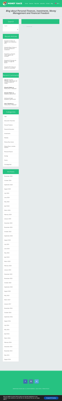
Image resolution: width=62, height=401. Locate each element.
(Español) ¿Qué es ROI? (10, 94)
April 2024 (6, 206)
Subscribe (42, 3)
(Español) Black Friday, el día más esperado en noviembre (10, 48)
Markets (6, 137)
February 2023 (8, 265)
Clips (5, 116)
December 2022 (8, 274)
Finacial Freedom (8, 125)
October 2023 (7, 231)
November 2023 (8, 227)
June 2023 (7, 248)
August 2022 (7, 291)
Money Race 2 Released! (10, 88)
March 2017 (7, 299)
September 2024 (8, 184)
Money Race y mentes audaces (9, 147)
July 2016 (6, 325)
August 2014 (7, 359)
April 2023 (6, 257)
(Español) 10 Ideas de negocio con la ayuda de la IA (10, 42)
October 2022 (7, 282)
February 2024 (8, 214)
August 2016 (7, 321)
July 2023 (6, 244)
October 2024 (7, 180)
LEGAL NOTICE (39, 388)
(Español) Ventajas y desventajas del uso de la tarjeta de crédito (10, 81)
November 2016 (8, 308)
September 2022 (8, 287)
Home (26, 3)
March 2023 (7, 261)
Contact (48, 3)
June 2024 (7, 197)
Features (31, 3)
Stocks (6, 160)
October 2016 (7, 312)
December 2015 (8, 346)
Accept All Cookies (51, 398)
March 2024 (7, 210)
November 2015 (8, 351)
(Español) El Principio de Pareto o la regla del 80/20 (10, 61)
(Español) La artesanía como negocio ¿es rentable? (9, 55)
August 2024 (7, 189)
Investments (7, 133)
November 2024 (8, 176)
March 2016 (7, 338)
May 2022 (6, 295)
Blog (52, 3)
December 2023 (8, 223)
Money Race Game (9, 142)
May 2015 (6, 355)
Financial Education (9, 129)
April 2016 (6, 334)
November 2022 (8, 278)
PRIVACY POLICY (45, 388)
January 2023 (7, 270)
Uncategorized (7, 164)
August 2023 (7, 240)
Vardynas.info (7, 98)
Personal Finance (8, 151)
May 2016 (6, 329)
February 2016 (8, 342)
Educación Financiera (9, 120)
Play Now (36, 3)
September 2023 (8, 236)
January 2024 (7, 218)
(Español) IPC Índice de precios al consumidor (10, 67)
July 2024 (6, 193)
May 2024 (6, 201)
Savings (6, 156)
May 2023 (6, 253)
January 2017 (7, 304)
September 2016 (8, 316)
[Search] (17, 29)
